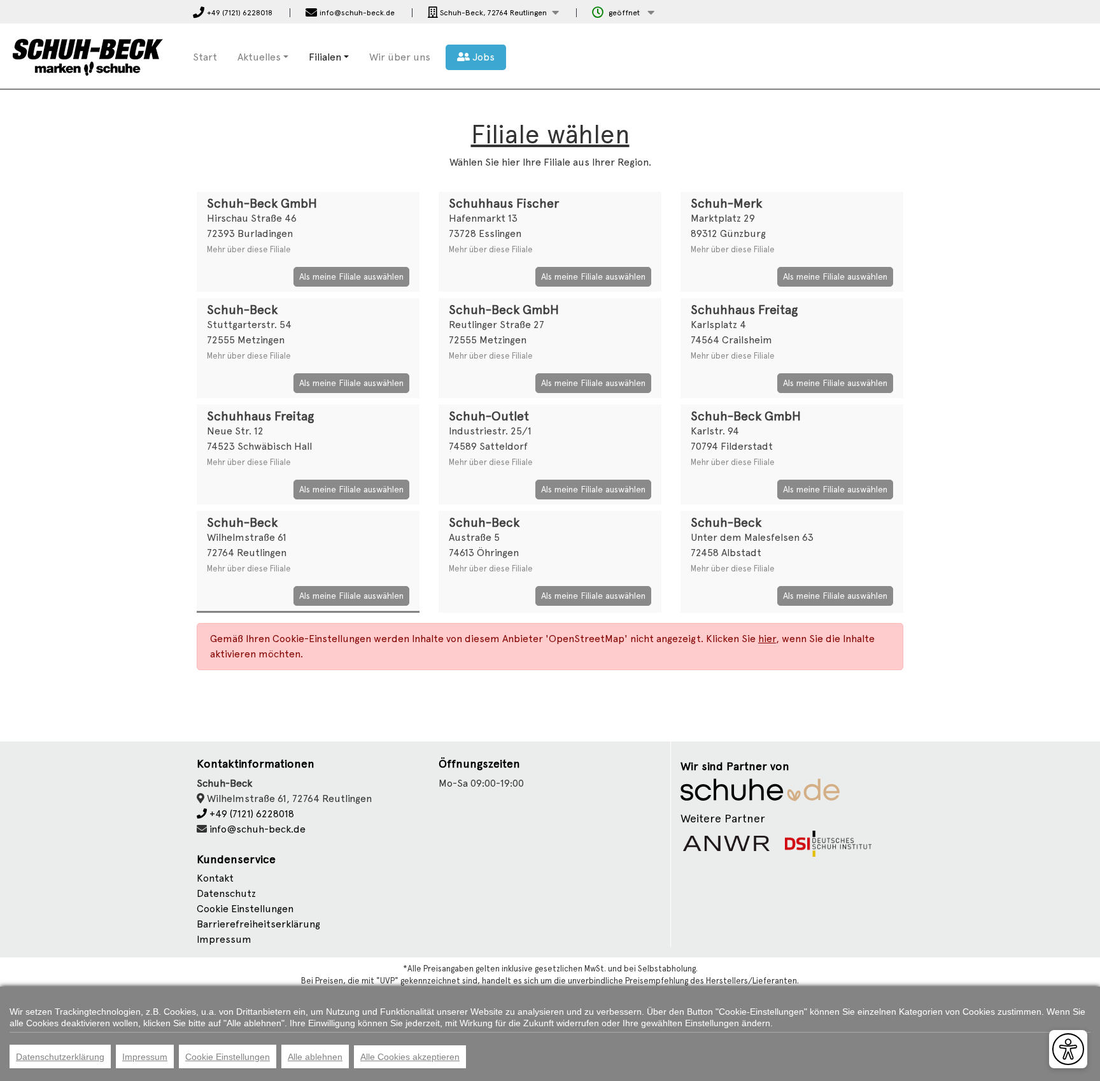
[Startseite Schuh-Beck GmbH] (88, 55)
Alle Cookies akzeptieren (410, 1057)
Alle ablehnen (315, 1057)
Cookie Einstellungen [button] (245, 909)
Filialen (325, 57)
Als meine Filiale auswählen (351, 276)
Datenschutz (226, 893)
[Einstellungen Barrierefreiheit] (1068, 1049)
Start (205, 57)
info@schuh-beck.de (257, 829)
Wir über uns (399, 57)
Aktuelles (259, 57)
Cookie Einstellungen (227, 1057)
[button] (493, 13)
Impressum (224, 939)
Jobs (482, 57)
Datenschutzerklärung (60, 1057)
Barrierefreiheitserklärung (258, 924)
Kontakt (215, 878)
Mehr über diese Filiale (249, 249)
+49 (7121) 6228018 (250, 814)
